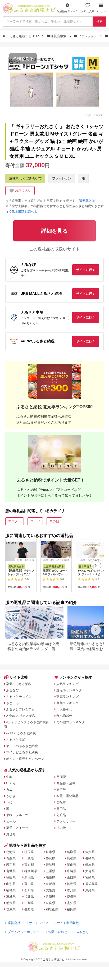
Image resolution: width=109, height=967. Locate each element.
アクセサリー (65, 821)
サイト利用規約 (68, 923)
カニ (9, 789)
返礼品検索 (58, 36)
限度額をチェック (67, 11)
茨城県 (11, 896)
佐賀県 (90, 852)
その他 (54, 521)
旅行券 (61, 789)
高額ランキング (67, 703)
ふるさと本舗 (15, 739)
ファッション (87, 36)
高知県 (71, 903)
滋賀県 (50, 877)
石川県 (29, 890)
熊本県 (90, 864)
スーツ (35, 521)
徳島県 (71, 883)
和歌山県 (52, 909)
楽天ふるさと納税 (18, 683)
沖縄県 (90, 890)
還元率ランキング (69, 690)
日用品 (61, 808)
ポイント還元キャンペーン (25, 758)
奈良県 (50, 903)
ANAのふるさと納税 (20, 715)
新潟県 (29, 877)
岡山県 (71, 864)
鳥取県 (71, 852)
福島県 (11, 890)
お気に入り (87, 11)
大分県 (90, 871)
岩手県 (11, 864)
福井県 (29, 896)
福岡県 (71, 909)
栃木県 (11, 903)
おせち (11, 834)
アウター (14, 521)
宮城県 (11, 871)
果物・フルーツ (17, 815)
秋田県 (11, 877)
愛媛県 (71, 896)
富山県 (29, 883)
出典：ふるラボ (94, 115)
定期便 (61, 776)
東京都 (29, 864)
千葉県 (29, 858)
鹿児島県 (91, 883)
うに (9, 802)
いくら (11, 783)
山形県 (11, 883)
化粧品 (61, 815)
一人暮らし (64, 709)
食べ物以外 (64, 715)
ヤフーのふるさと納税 (22, 746)
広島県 (71, 871)
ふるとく (82, 932)
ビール (11, 821)
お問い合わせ (57, 932)
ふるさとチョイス (18, 696)
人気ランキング (67, 683)
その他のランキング (70, 722)
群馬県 (11, 909)
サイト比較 (19, 677)
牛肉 (9, 776)
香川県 (71, 890)
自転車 (61, 802)
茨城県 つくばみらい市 (25, 178)
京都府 (50, 883)
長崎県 (90, 858)
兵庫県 (50, 896)
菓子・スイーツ (17, 827)
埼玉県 (29, 852)
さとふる (12, 703)
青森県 (11, 858)
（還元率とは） (87, 201)
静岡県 (50, 858)
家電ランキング (67, 696)
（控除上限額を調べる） (22, 212)
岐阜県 (50, 852)
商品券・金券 (65, 783)
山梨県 (29, 903)
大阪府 (50, 890)
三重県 (50, 871)
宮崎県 (90, 877)
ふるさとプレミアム (20, 709)
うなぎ (11, 796)
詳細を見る (23, 58)
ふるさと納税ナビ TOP (23, 36)
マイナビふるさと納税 (22, 752)
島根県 (71, 858)
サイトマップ (38, 923)
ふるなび (12, 690)
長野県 (29, 909)
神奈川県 (30, 871)
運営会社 (14, 923)
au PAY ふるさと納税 (21, 733)
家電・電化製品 (67, 796)
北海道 (11, 852)
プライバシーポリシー (23, 932)
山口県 (71, 877)
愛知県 (50, 864)
